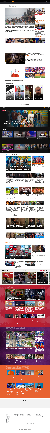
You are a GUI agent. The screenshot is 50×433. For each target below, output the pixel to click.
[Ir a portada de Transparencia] (36, 412)
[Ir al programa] (25, 118)
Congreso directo (32, 402)
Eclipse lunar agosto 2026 (6, 402)
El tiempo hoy (38, 402)
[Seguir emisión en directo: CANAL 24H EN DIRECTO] (42, 135)
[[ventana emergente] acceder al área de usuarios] (47, 1)
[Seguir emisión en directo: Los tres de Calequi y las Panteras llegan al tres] (19, 135)
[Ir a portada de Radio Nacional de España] (23, 412)
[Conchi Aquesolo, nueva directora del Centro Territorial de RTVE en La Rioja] (20, 375)
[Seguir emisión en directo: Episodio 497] (42, 148)
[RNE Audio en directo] (5, 1)
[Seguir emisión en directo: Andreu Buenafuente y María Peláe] (19, 148)
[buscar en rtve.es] (48, 1)
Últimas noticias (22, 405)
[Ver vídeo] (7, 277)
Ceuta (47, 402)
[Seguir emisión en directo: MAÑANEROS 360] (7, 135)
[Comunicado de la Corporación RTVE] (29, 387)
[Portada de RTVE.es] (12, 1)
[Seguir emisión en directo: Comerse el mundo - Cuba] (30, 148)
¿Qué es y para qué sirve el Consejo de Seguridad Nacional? (40, 21)
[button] (1, 118)
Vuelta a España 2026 (25, 402)
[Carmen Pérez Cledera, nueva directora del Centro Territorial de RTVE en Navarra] (29, 375)
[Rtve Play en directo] (3, 1)
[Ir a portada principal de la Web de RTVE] (8, 412)
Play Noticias (28, 405)
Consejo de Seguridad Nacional (16, 402)
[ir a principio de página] (49, 432)
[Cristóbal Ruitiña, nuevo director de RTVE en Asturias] (39, 387)
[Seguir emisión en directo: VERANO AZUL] (30, 135)
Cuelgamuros (43, 402)
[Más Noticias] (25, 104)
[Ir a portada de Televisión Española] (15, 412)
